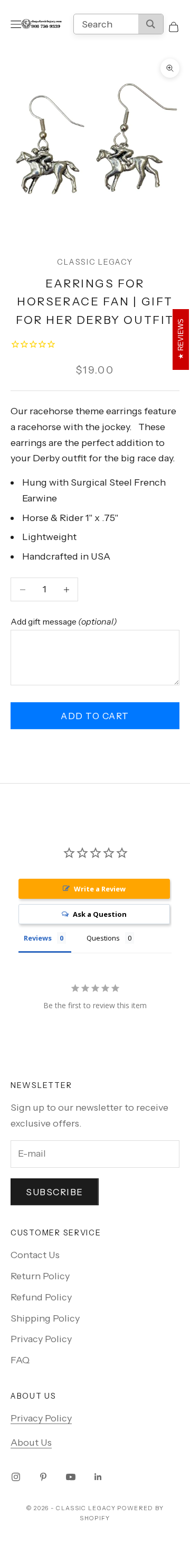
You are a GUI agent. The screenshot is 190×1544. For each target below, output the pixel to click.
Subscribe (54, 1192)
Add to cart (95, 716)
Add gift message (64, 621)
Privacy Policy (41, 1339)
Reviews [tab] (38, 938)
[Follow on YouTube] (70, 1477)
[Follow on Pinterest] (43, 1477)
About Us (31, 1442)
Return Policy (40, 1276)
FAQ (20, 1360)
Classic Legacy (94, 262)
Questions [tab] (103, 938)
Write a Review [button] (100, 889)
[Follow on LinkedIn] (98, 1477)
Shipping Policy (45, 1318)
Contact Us (35, 1255)
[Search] (150, 24)
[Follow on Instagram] (16, 1477)
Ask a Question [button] (100, 914)
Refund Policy (41, 1297)
